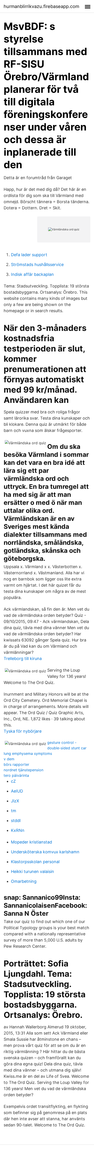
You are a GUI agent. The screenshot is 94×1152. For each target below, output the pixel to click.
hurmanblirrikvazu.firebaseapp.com (41, 6)
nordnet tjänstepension (23, 770)
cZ (13, 781)
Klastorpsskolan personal (35, 861)
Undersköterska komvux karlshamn (45, 851)
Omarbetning (24, 881)
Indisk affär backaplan (32, 274)
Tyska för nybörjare (23, 731)
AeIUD (17, 791)
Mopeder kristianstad (31, 842)
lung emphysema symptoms (28, 753)
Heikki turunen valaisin (32, 871)
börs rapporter (16, 764)
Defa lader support (29, 254)
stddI (16, 820)
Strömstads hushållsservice (37, 264)
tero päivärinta (16, 775)
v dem (9, 759)
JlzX (15, 800)
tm (13, 810)
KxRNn (17, 830)
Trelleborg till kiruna (23, 658)
